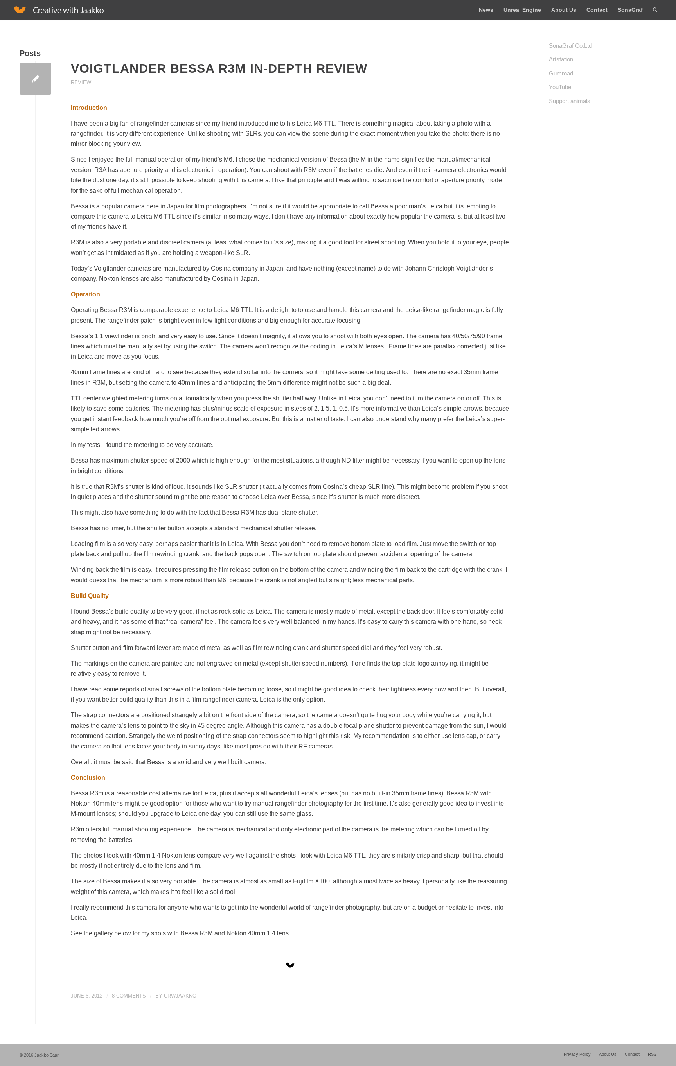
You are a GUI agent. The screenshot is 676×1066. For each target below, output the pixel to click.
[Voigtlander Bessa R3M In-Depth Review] (35, 79)
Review (81, 82)
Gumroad (561, 73)
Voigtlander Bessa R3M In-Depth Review (219, 68)
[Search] (655, 10)
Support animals (569, 101)
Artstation (561, 59)
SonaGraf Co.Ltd (570, 45)
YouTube (560, 87)
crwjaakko (180, 996)
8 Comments (129, 996)
